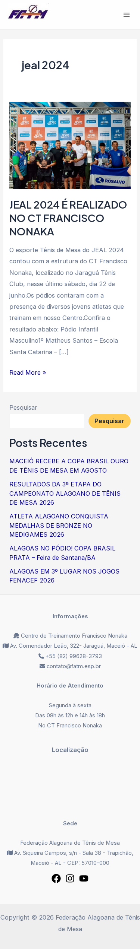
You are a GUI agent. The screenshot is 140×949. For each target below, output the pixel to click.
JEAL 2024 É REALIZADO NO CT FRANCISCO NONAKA (68, 217)
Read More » (27, 371)
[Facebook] (56, 878)
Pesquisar (23, 407)
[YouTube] (83, 878)
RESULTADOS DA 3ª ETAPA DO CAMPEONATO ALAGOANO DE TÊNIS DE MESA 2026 (65, 493)
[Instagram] (70, 878)
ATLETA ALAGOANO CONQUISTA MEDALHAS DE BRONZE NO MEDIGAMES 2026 (58, 525)
